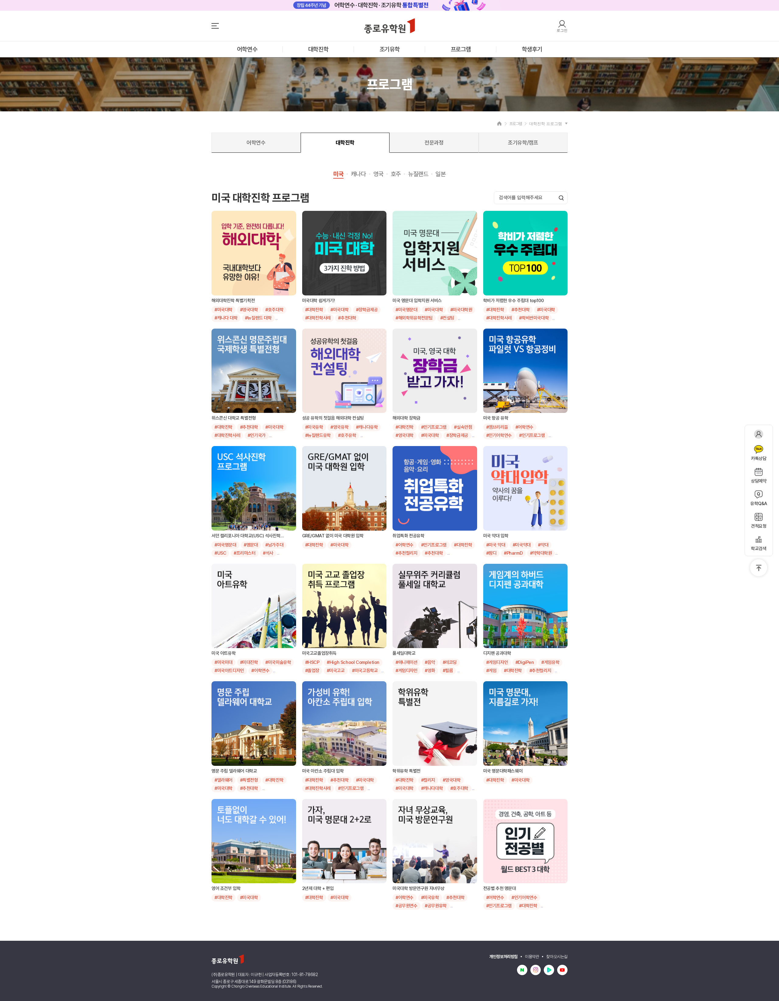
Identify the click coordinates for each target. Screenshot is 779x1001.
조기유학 (389, 49)
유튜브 (562, 970)
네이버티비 (549, 970)
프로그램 (461, 49)
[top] (758, 567)
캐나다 (358, 174)
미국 (338, 174)
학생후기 (532, 49)
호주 (396, 174)
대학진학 (318, 49)
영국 (378, 174)
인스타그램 (535, 970)
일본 (440, 174)
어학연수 (247, 49)
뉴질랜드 (418, 174)
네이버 (522, 970)
